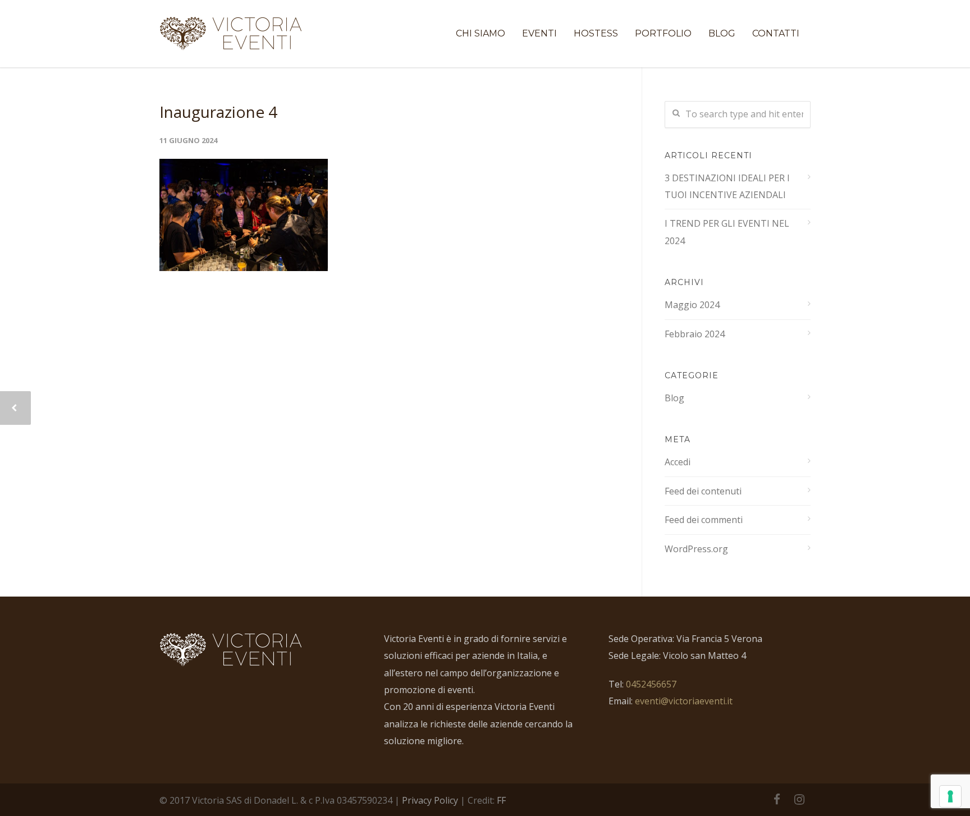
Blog (674, 398)
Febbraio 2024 (695, 334)
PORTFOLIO (663, 33)
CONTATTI (775, 33)
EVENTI (539, 33)
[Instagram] (799, 799)
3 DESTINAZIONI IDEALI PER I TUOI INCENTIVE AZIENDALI (727, 186)
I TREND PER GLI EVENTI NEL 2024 (727, 231)
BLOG (721, 33)
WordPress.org (696, 549)
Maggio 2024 (692, 305)
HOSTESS (596, 33)
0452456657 (651, 684)
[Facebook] (777, 799)
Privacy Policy (430, 800)
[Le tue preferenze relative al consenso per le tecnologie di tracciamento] (950, 796)
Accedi (677, 462)
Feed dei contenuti (703, 491)
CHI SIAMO (480, 33)
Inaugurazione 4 (218, 111)
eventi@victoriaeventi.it (684, 701)
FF (501, 800)
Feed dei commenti (704, 520)
